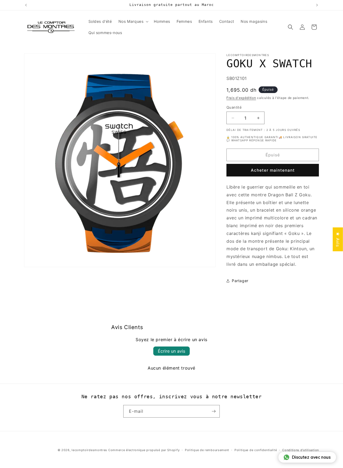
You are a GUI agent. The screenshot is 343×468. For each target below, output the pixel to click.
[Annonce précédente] (26, 5)
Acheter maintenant (273, 170)
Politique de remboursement (207, 450)
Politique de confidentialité (255, 450)
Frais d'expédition (241, 98)
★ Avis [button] (338, 239)
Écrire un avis (171, 351)
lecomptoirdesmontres (89, 450)
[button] (133, 21)
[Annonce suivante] (317, 5)
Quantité (234, 107)
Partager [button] (240, 280)
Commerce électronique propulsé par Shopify (144, 450)
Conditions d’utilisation (300, 450)
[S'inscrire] (213, 411)
